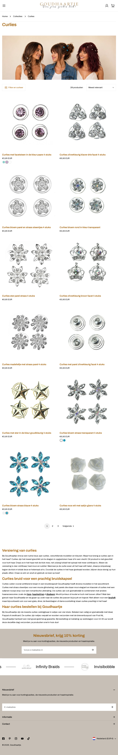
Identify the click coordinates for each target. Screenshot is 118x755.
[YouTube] (22, 738)
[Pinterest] (9, 738)
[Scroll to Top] (113, 739)
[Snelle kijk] (52, 147)
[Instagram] (16, 738)
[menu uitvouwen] (4, 6)
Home (5, 16)
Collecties (17, 16)
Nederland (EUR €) (105, 739)
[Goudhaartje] (59, 6)
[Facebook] (3, 738)
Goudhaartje (15, 745)
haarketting (38, 594)
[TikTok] (29, 738)
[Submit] (92, 649)
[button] (113, 6)
